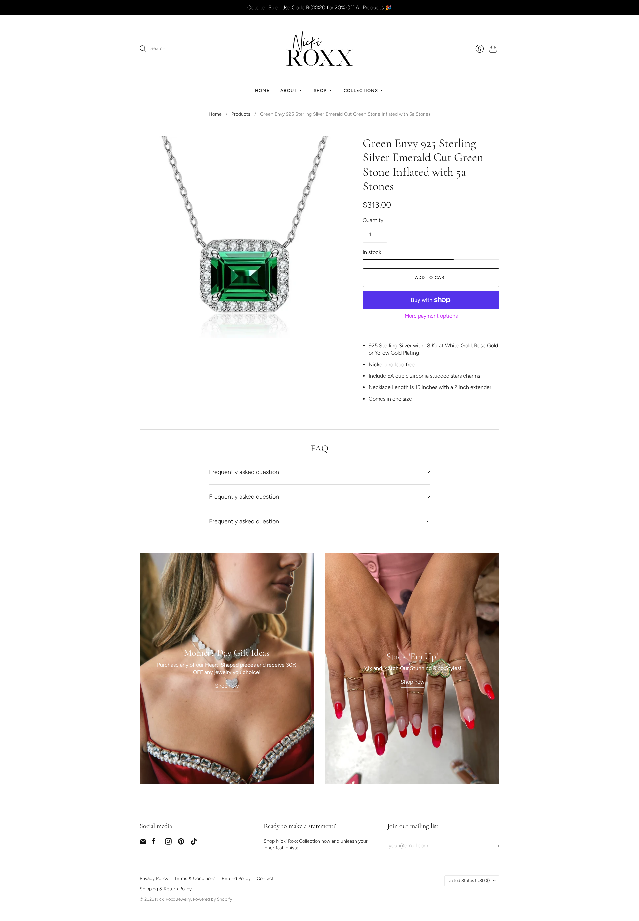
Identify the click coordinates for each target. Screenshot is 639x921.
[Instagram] (168, 843)
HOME (262, 90)
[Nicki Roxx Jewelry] (319, 48)
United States (468, 880)
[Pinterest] (181, 843)
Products (240, 114)
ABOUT (288, 90)
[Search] (143, 48)
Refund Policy (236, 878)
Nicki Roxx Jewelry (173, 899)
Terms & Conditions (195, 878)
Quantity (373, 220)
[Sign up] (494, 845)
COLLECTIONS (361, 90)
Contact (265, 878)
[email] (143, 843)
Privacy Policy (154, 878)
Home (215, 114)
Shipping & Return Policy (166, 889)
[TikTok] (193, 843)
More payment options (431, 316)
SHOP (320, 90)
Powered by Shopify (212, 899)
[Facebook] (153, 843)
